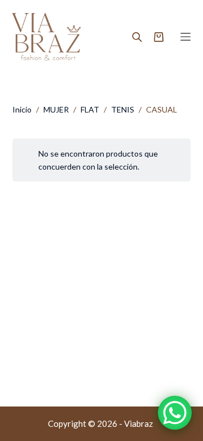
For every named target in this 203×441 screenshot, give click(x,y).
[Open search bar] (137, 36)
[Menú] (185, 37)
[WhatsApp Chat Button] (175, 413)
